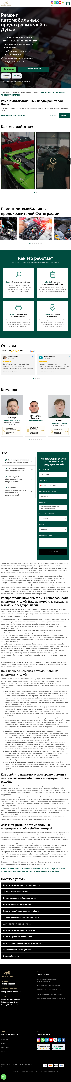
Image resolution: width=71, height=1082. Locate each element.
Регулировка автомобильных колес (19, 898)
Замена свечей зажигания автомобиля (21, 911)
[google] (63, 2)
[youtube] (60, 2)
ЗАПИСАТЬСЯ (53, 552)
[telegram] (57, 2)
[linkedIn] (59, 1040)
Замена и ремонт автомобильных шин (21, 917)
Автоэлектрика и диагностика (16, 924)
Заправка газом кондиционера (17, 950)
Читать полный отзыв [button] (10, 372)
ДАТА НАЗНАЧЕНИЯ (47, 513)
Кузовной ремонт (11, 956)
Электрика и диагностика (24, 93)
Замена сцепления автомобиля (17, 937)
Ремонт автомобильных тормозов (19, 930)
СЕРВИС (42, 502)
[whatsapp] (55, 2)
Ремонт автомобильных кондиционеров (21, 885)
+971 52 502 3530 (8, 984)
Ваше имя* (44, 470)
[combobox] (43, 485)
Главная (5, 93)
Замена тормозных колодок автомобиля (22, 943)
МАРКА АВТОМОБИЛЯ (48, 492)
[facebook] (63, 1040)
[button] (34, 192)
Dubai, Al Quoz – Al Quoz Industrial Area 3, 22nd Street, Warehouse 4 (11, 1002)
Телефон (43, 481)
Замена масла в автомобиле (16, 892)
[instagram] (52, 2)
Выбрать (64, 115)
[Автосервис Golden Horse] (6, 3)
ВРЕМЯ (42, 524)
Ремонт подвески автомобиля (17, 905)
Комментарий (45, 535)
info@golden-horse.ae (11, 992)
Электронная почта (9, 989)
